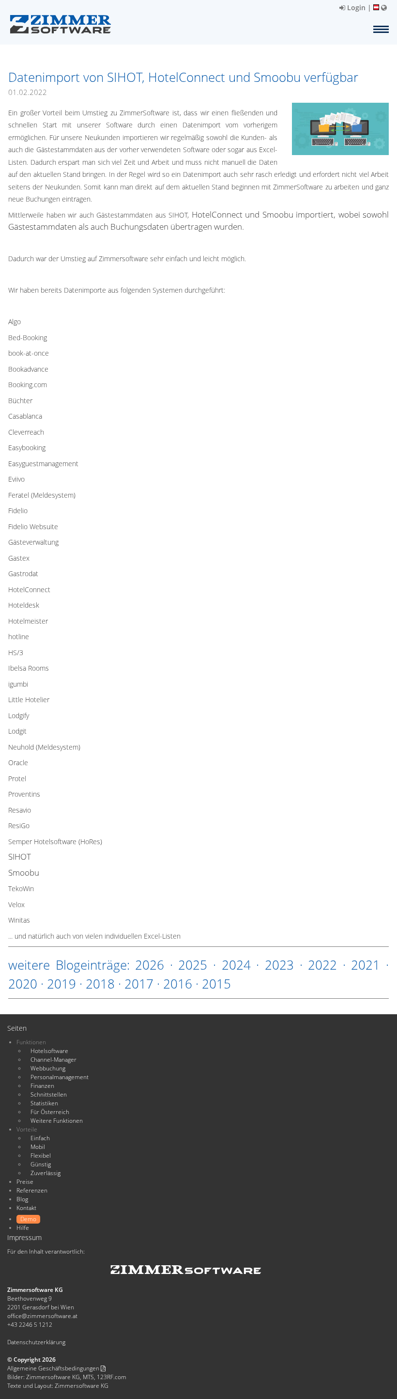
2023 (279, 965)
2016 (177, 983)
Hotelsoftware (49, 1051)
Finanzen (42, 1086)
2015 (216, 983)
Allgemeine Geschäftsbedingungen (54, 1368)
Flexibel (41, 1155)
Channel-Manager (53, 1059)
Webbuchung (48, 1068)
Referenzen (31, 1190)
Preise (24, 1182)
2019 (61, 983)
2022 (322, 965)
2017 (138, 983)
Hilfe (22, 1228)
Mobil (38, 1147)
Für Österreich (50, 1112)
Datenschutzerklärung (36, 1342)
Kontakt (26, 1208)
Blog (22, 1199)
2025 (192, 965)
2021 (365, 965)
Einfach (40, 1138)
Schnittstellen (49, 1094)
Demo (28, 1219)
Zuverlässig (46, 1173)
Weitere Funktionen (57, 1120)
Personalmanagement (60, 1077)
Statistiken (44, 1103)
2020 (22, 983)
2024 (236, 965)
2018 (100, 983)
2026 (149, 965)
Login (355, 7)
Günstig (41, 1164)
